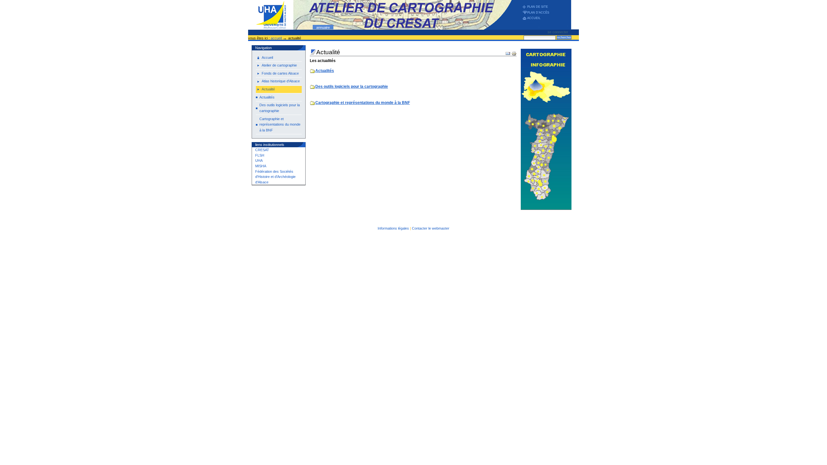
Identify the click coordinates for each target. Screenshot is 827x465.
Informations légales (393, 228)
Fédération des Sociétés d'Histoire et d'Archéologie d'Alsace (275, 177)
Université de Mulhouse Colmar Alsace (409, 15)
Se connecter (558, 32)
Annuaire (323, 27)
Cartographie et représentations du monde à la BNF (279, 124)
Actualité (268, 89)
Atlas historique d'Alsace (281, 81)
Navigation (263, 48)
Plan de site (537, 6)
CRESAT (262, 150)
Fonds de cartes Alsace (280, 73)
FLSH (259, 155)
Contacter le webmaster (430, 228)
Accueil (533, 18)
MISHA (260, 166)
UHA (259, 160)
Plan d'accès (538, 12)
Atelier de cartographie (279, 65)
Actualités (267, 97)
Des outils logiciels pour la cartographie (279, 108)
